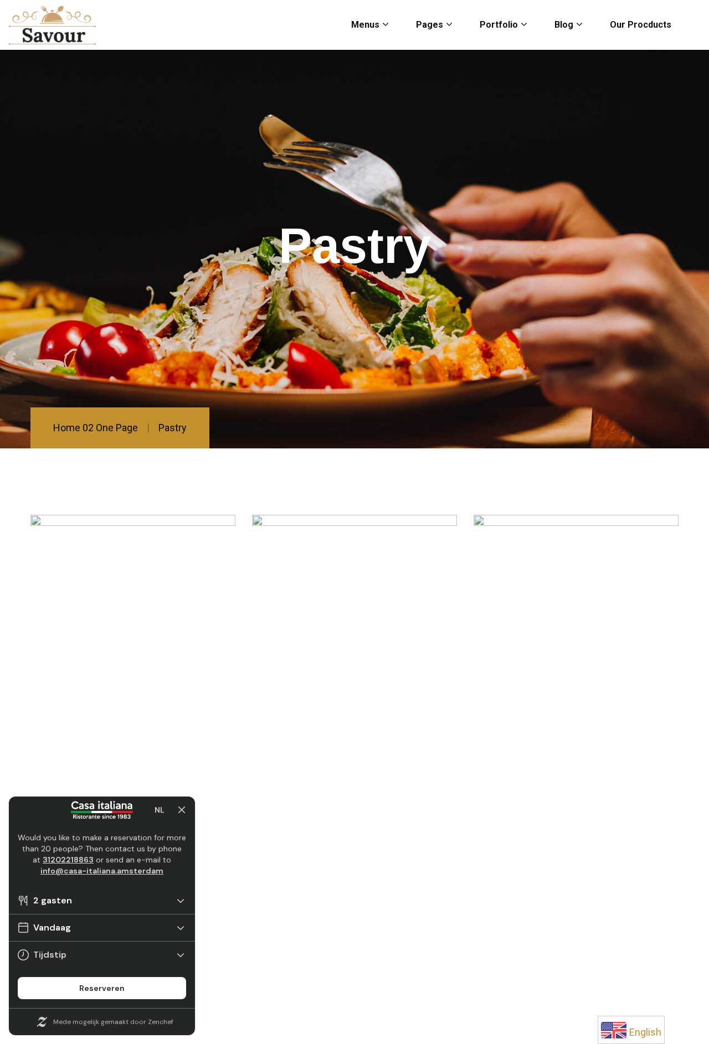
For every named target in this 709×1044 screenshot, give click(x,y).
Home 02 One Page (95, 427)
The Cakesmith (321, 635)
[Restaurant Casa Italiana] (52, 25)
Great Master (536, 635)
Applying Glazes (105, 635)
